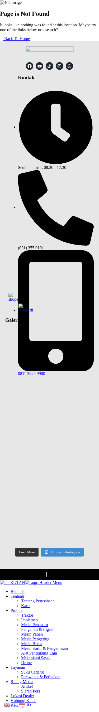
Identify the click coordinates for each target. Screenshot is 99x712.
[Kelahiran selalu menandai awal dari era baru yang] (49, 410)
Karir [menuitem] (25, 605)
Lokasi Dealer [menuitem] (22, 696)
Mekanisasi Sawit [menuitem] (35, 658)
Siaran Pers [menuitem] (30, 691)
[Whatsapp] (69, 66)
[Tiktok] (49, 66)
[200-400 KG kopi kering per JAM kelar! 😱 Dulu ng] (49, 355)
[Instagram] (59, 66)
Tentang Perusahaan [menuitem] (38, 601)
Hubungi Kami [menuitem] (23, 700)
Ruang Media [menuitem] (22, 681)
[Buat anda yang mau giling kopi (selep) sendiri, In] (49, 492)
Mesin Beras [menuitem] (31, 643)
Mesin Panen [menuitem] (32, 634)
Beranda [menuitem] (18, 591)
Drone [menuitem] (26, 662)
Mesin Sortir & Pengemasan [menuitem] (44, 648)
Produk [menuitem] (17, 610)
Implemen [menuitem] (29, 620)
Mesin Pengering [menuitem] (35, 639)
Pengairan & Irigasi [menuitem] (37, 629)
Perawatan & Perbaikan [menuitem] (40, 677)
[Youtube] (39, 66)
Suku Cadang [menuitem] (32, 672)
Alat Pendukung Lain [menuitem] (39, 653)
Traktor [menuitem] (27, 615)
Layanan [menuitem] (18, 667)
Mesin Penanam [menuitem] (34, 624)
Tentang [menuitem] (17, 596)
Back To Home (16, 38)
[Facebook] (30, 66)
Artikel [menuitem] (27, 686)
